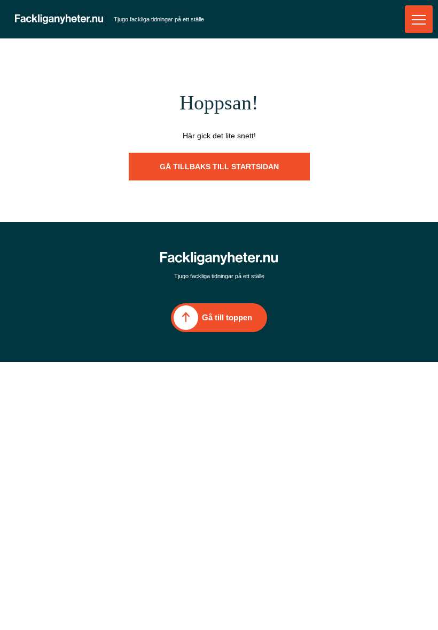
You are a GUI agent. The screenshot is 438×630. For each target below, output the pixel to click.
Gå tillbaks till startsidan (219, 166)
